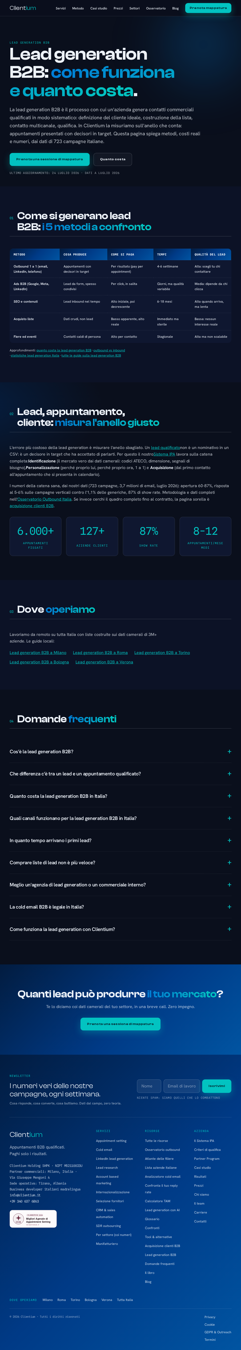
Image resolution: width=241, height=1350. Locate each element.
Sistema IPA (164, 454)
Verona (106, 1300)
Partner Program (207, 1159)
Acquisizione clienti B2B (162, 1246)
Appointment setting (111, 1141)
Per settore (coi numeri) (113, 1235)
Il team (199, 1203)
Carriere (200, 1212)
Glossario (152, 1219)
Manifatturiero (107, 1244)
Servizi (61, 8)
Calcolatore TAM (157, 1201)
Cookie (210, 1324)
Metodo (78, 8)
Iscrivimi (217, 1086)
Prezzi (118, 8)
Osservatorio (156, 8)
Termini (210, 1340)
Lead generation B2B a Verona (104, 662)
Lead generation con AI (162, 1210)
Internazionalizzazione (113, 1192)
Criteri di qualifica (207, 1150)
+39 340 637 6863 (24, 1201)
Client (23, 7)
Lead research (107, 1167)
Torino (75, 1300)
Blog (175, 8)
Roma (61, 1300)
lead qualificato (165, 447)
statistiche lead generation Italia (35, 355)
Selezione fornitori (110, 1201)
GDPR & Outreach (218, 1332)
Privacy (210, 1317)
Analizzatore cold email (163, 1176)
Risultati (200, 1176)
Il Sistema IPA (204, 1141)
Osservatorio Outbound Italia (44, 499)
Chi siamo (201, 1194)
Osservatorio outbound (162, 1150)
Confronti (152, 1228)
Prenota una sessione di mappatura (49, 159)
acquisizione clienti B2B (32, 505)
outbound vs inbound (109, 350)
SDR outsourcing (108, 1226)
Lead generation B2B (160, 1255)
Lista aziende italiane (161, 1167)
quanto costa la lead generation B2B (63, 350)
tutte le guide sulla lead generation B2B (91, 355)
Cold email (104, 1150)
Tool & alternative (158, 1237)
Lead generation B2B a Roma (100, 652)
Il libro (149, 1273)
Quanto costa (112, 159)
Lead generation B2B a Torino (162, 652)
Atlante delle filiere (159, 1159)
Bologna (91, 1300)
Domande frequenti (159, 1264)
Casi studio (98, 8)
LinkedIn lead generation (114, 1159)
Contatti (200, 1221)
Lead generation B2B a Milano (38, 652)
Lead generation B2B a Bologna (39, 662)
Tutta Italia (125, 1300)
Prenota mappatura (208, 8)
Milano (48, 1300)
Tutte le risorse (156, 1141)
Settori (134, 8)
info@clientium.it (25, 1195)
